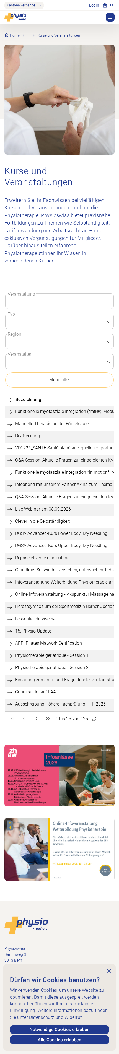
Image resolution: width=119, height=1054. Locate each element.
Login (94, 5)
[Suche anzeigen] (112, 5)
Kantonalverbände (21, 5)
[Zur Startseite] (26, 925)
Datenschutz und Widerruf (55, 1017)
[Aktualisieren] (94, 718)
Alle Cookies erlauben (59, 1039)
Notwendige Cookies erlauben (60, 1029)
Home (15, 35)
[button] (110, 17)
